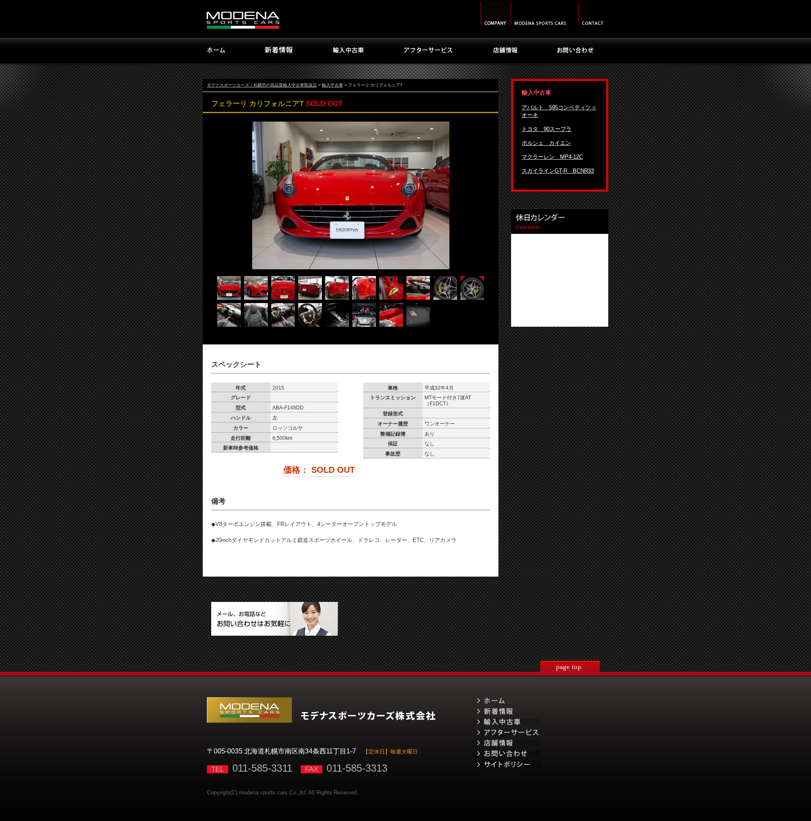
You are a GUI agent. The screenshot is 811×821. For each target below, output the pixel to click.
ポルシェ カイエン (546, 143)
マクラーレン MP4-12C (552, 157)
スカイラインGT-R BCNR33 (558, 171)
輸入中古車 (332, 85)
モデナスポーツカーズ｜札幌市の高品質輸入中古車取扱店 (262, 85)
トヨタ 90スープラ (547, 129)
